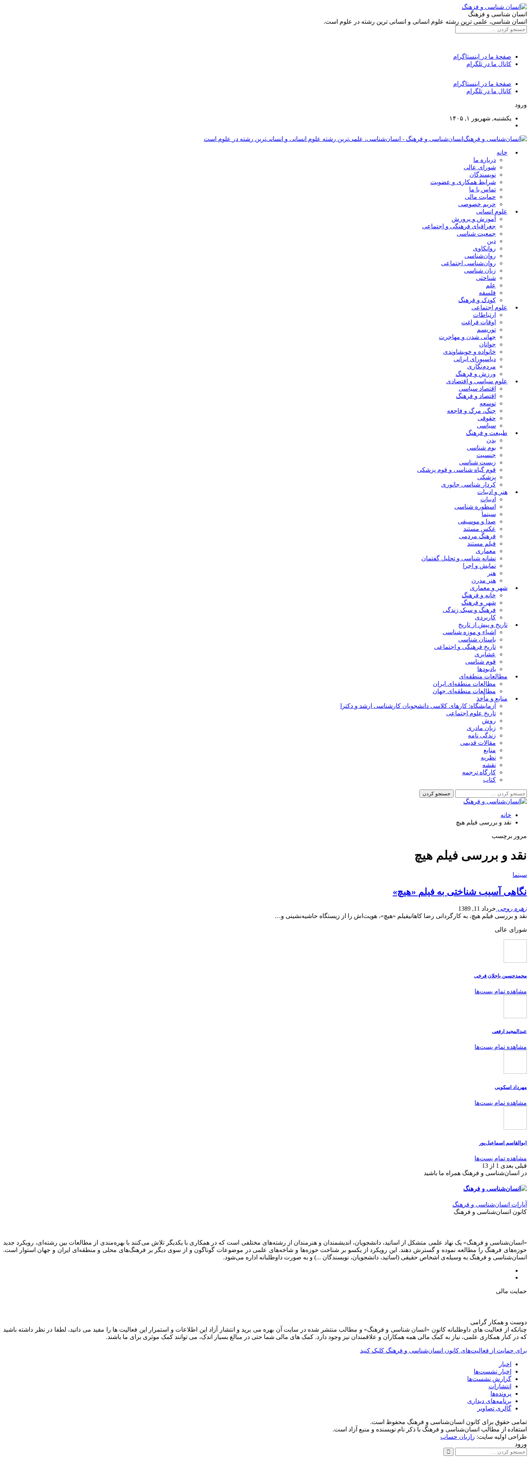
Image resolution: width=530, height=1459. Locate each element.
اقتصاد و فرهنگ (476, 396)
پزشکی (486, 477)
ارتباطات (484, 314)
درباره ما (484, 160)
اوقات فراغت (478, 322)
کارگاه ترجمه (479, 772)
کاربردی (485, 617)
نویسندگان (482, 174)
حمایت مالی (480, 196)
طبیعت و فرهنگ (486, 433)
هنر (491, 573)
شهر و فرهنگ (478, 602)
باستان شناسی (477, 639)
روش (489, 720)
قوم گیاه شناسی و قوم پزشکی (456, 469)
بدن (491, 440)
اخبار (505, 1364)
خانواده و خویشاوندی (469, 351)
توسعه (488, 403)
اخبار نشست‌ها (492, 1371)
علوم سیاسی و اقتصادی (476, 381)
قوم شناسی (480, 661)
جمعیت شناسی (476, 233)
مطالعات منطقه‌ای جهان (464, 691)
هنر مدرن (483, 580)
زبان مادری (481, 728)
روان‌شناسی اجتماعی (468, 263)
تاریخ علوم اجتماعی (471, 713)
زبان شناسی (480, 270)
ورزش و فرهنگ (476, 373)
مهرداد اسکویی (511, 1087)
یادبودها (486, 669)
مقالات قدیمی (478, 742)
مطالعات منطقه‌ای (483, 676)
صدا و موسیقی (477, 521)
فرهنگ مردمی (477, 536)
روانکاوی (484, 248)
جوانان (487, 344)
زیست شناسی (477, 462)
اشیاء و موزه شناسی (469, 632)
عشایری (485, 654)
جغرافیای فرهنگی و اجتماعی (459, 226)
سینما (489, 514)
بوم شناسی (481, 447)
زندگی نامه (482, 735)
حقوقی (487, 418)
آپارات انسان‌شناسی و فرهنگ (489, 1204)
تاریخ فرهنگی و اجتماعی (465, 646)
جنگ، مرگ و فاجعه (471, 410)
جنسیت (486, 455)
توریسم (486, 329)
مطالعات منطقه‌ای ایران (464, 683)
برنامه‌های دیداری (489, 1401)
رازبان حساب (457, 1436)
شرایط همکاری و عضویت (463, 182)
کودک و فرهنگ (477, 300)
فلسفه (487, 292)
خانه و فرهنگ (479, 595)
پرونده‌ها (500, 1393)
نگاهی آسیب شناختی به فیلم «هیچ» (460, 892)
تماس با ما (482, 189)
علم (491, 285)
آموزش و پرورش (474, 219)
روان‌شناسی (480, 255)
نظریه (488, 757)
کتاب (489, 779)
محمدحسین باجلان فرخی (500, 976)
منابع (489, 750)
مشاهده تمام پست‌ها (501, 991)
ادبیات (488, 499)
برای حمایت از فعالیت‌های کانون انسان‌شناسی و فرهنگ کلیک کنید (443, 1350)
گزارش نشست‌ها (489, 1379)
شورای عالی (480, 167)
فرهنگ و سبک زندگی (469, 610)
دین (491, 241)
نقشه (489, 765)
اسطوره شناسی (475, 506)
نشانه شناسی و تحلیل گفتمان (458, 558)
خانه (502, 152)
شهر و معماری (488, 587)
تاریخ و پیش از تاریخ (482, 624)
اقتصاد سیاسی (477, 388)
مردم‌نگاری (481, 366)
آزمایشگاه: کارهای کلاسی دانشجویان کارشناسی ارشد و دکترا (418, 706)
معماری (486, 551)
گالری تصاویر (494, 1408)
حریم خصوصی (477, 204)
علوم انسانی (491, 211)
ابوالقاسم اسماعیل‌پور (503, 1143)
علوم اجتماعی (489, 307)
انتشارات (499, 1386)
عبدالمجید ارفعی (509, 1031)
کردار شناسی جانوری (468, 484)
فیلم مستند (481, 543)
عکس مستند (479, 528)
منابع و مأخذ (491, 698)
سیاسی (486, 425)
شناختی (486, 278)
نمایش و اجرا (479, 565)
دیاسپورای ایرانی (475, 359)
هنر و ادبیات (492, 492)
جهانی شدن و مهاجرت (467, 337)
